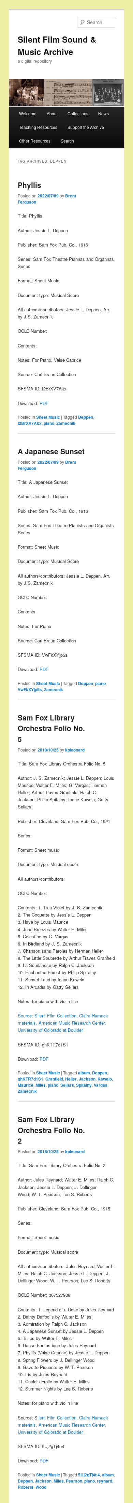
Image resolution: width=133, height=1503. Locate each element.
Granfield (54, 1079)
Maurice (25, 1085)
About (52, 113)
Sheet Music (48, 417)
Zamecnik (65, 423)
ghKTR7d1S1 (30, 1079)
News (103, 113)
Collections (78, 113)
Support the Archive (86, 127)
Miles (40, 1085)
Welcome (27, 113)
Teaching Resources (38, 127)
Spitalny (84, 1085)
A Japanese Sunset (51, 451)
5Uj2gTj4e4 (89, 1475)
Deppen (85, 417)
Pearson (74, 1481)
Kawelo (105, 1079)
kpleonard (75, 750)
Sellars (67, 1085)
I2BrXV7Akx (30, 423)
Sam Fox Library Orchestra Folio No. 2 (51, 1130)
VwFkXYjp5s (30, 689)
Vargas (100, 1085)
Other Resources (34, 141)
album (84, 1073)
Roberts (25, 1487)
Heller (71, 1079)
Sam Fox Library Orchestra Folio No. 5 (51, 728)
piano (49, 423)
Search (67, 141)
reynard (104, 1481)
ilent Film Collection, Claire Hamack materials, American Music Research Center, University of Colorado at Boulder (63, 1424)
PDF (44, 403)
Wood (40, 1487)
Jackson (87, 1079)
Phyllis (29, 185)
